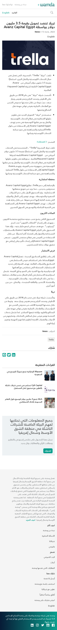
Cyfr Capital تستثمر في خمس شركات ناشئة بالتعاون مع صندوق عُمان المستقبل (23, 386)
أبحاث (52, 562)
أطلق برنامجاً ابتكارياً (47, 595)
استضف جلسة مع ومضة (45, 584)
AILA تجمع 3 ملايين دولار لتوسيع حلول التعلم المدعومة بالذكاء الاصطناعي (23, 400)
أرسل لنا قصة (49, 578)
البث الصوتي (49, 557)
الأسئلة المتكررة (48, 536)
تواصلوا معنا (7, 4)
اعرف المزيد (30, 520)
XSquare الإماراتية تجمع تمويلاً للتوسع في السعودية (24, 373)
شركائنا (52, 541)
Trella (51, 339)
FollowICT (42, 142)
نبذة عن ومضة (20, 4)
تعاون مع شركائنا (48, 589)
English (6, 13)
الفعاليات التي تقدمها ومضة (43, 568)
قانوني (52, 546)
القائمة (14, 12)
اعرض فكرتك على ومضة (45, 600)
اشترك (48, 451)
